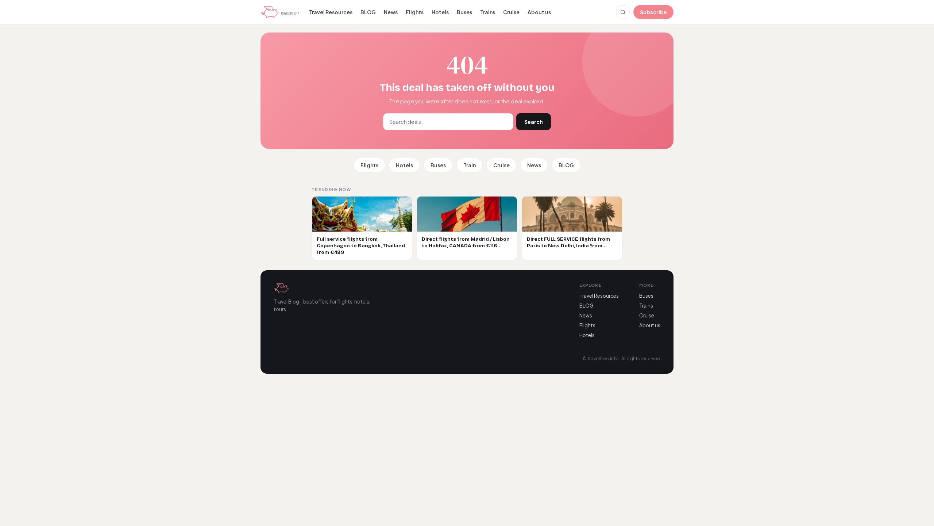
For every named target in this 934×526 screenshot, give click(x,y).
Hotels (440, 12)
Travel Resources (330, 12)
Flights (415, 12)
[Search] (622, 12)
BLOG (368, 12)
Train (469, 165)
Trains (487, 12)
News (391, 12)
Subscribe (653, 12)
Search (533, 121)
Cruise (511, 12)
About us (539, 12)
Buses (464, 12)
